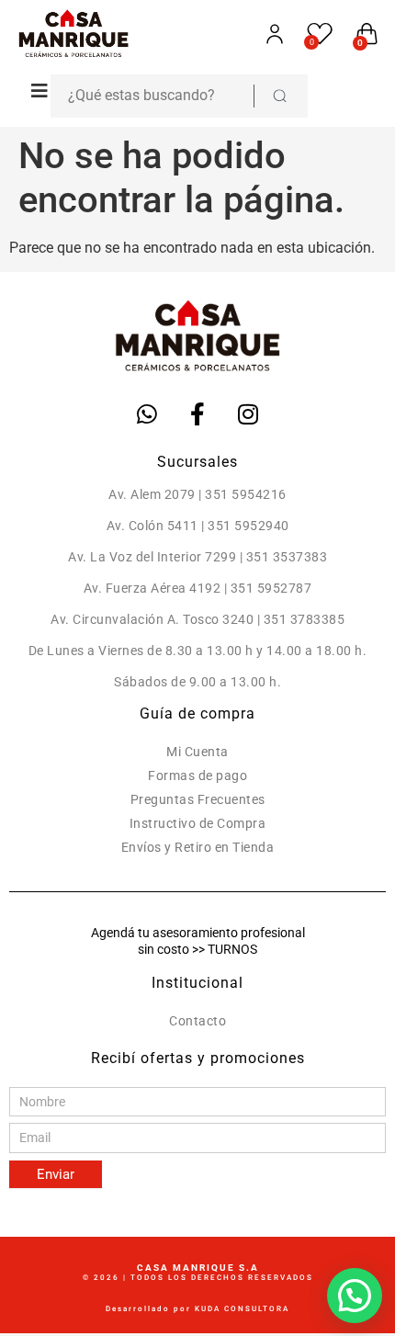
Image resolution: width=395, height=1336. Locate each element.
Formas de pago (197, 775)
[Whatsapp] (147, 413)
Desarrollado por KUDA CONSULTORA (197, 1309)
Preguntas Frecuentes (197, 799)
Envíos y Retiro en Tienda (198, 847)
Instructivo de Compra (198, 823)
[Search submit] (279, 96)
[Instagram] (248, 413)
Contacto (197, 1020)
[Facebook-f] (197, 413)
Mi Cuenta (197, 751)
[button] (34, 90)
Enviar (55, 1174)
